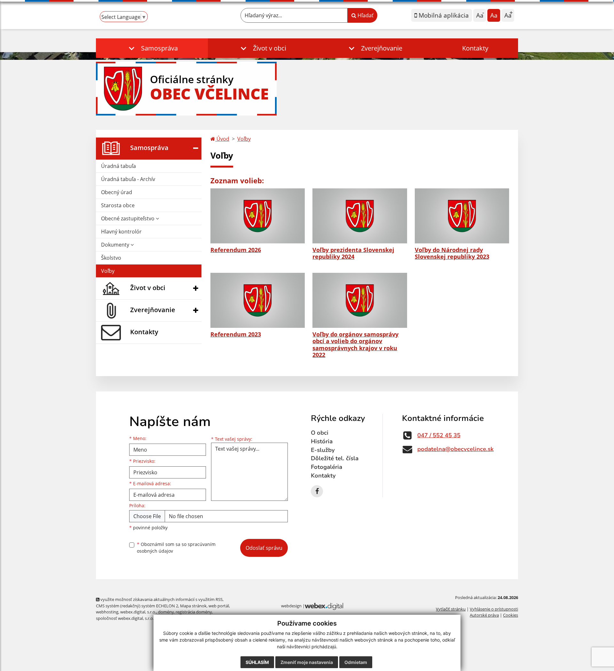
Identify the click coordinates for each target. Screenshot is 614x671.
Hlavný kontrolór (121, 231)
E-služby (323, 450)
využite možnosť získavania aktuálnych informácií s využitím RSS (161, 599)
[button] (152, 48)
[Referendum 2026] (257, 215)
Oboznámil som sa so (176, 547)
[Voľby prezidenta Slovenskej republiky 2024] (359, 215)
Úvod (222, 138)
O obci (319, 433)
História (322, 441)
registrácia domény (194, 612)
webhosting (107, 612)
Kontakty (475, 48)
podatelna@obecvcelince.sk (455, 449)
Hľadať (365, 15)
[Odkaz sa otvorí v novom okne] (317, 491)
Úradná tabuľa (118, 166)
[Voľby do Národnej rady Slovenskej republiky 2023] (462, 215)
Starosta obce (118, 205)
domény (166, 612)
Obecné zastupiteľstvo (128, 218)
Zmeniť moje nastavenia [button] (306, 662)
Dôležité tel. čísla (334, 458)
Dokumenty (115, 244)
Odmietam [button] (355, 662)
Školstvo (111, 257)
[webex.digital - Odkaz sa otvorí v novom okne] (324, 606)
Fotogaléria (326, 467)
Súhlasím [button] (257, 662)
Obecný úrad (116, 192)
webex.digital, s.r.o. (138, 612)
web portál (219, 606)
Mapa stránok (193, 606)
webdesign (291, 606)
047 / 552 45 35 (438, 435)
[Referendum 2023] (257, 300)
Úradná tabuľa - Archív (128, 179)
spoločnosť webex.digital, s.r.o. (125, 618)
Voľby (107, 270)
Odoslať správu (264, 547)
